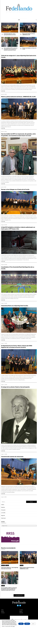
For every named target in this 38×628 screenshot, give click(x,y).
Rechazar (27, 623)
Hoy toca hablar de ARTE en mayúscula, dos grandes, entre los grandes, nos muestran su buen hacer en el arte (11, 49)
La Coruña (3, 512)
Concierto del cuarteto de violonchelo (12, 456)
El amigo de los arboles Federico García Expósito (15, 387)
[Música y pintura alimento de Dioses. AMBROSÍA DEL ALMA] (28, 557)
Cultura (2, 504)
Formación (3, 510)
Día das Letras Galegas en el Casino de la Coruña (15, 189)
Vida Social (3, 518)
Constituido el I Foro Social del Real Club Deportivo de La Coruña (17, 267)
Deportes (3, 507)
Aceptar (21, 623)
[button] (19, 19)
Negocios (3, 515)
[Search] (36, 19)
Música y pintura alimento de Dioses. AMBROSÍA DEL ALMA (28, 34)
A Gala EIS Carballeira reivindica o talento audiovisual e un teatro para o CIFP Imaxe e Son (18, 228)
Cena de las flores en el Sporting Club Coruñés (14, 305)
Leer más (3, 90)
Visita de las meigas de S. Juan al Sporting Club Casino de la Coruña (10, 34)
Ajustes (13, 626)
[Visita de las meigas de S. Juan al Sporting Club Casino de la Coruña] (9, 557)
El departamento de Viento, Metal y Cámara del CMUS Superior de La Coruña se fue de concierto (16, 346)
